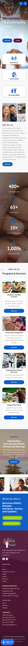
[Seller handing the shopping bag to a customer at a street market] (14, 388)
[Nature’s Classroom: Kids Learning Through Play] (14, 278)
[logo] (9, 538)
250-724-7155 (11, 620)
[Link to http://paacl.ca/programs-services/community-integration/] (14, 74)
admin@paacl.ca (11, 625)
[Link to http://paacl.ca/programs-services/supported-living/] (14, 90)
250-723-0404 (9, 622)
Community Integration (14, 332)
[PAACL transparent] (4, 1)
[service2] (14, 317)
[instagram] (7, 559)
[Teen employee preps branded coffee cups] (14, 353)
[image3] (14, 485)
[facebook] (3, 559)
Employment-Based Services (14, 371)
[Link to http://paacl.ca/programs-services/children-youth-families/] (14, 58)
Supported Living (14, 405)
